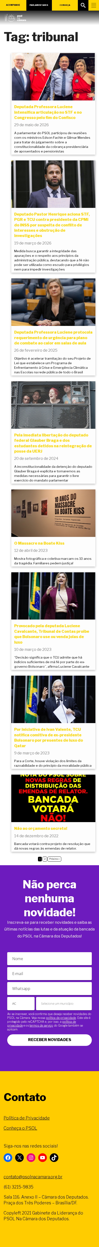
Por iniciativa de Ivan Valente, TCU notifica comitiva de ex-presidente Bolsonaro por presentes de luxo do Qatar (48, 737)
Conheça (65, 5)
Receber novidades (49, 1039)
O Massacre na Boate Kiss (39, 543)
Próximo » (54, 859)
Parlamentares (39, 5)
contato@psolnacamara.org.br (33, 1176)
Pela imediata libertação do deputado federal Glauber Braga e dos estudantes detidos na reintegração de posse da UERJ (53, 443)
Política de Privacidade (27, 1118)
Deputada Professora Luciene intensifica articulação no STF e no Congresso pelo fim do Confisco (48, 112)
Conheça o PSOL (20, 1128)
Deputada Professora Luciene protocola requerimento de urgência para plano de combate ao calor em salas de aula (53, 337)
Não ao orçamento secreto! (40, 828)
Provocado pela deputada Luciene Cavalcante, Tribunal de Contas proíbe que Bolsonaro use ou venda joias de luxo (51, 634)
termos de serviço (41, 1025)
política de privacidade (61, 1018)
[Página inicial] (15, 17)
